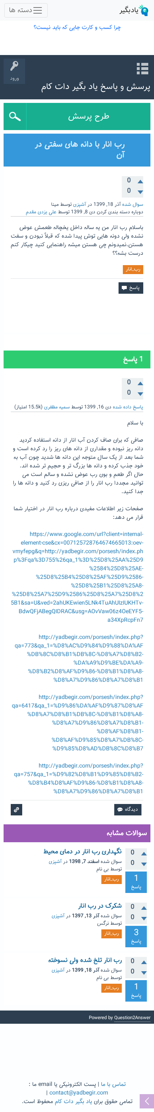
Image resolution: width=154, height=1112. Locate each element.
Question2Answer (132, 1018)
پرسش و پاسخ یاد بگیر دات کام (95, 87)
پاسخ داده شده (128, 407)
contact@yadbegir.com (78, 1093)
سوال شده (132, 205)
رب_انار (133, 269)
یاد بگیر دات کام (73, 1101)
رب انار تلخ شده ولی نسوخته (85, 960)
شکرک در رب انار (100, 906)
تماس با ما (113, 1084)
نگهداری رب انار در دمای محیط (82, 852)
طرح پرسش (88, 116)
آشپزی (79, 205)
